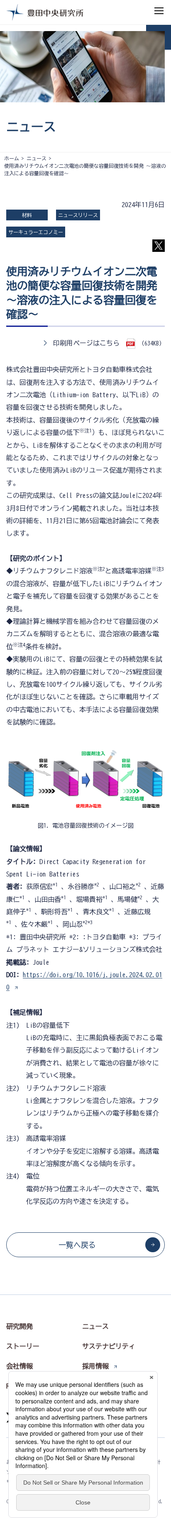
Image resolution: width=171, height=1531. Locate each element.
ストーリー (22, 1346)
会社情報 (19, 1366)
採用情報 (95, 1366)
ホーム (11, 158)
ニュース (36, 158)
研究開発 (19, 1326)
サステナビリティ (108, 1346)
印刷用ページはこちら (86, 343)
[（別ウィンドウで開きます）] (132, 343)
